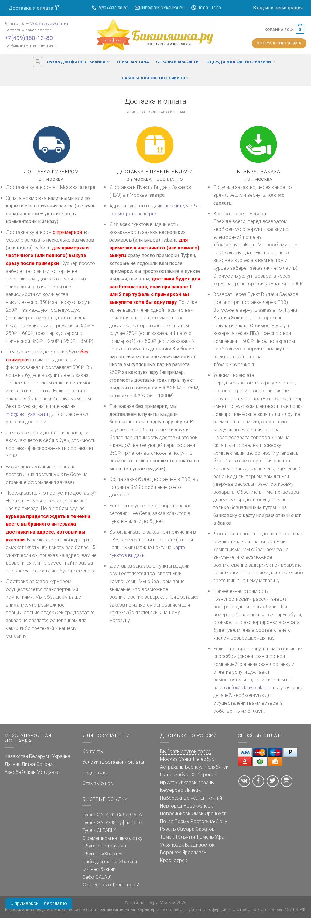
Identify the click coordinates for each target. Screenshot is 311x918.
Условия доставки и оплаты (113, 762)
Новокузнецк (198, 806)
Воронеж (170, 852)
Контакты (93, 751)
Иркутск (169, 782)
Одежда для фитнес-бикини (239, 62)
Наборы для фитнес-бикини (153, 78)
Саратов (205, 829)
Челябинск (216, 767)
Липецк (193, 790)
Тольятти (185, 837)
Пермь (182, 821)
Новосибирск (175, 813)
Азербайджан (20, 772)
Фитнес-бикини (98, 869)
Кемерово (171, 790)
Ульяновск (172, 845)
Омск (197, 813)
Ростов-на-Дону (208, 821)
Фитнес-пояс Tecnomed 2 (110, 885)
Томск (167, 837)
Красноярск (173, 860)
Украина (61, 756)
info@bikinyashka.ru (27, 414)
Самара (185, 829)
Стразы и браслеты (178, 62)
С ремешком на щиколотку (112, 838)
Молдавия (48, 772)
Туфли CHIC (129, 823)
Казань (206, 782)
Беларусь (40, 756)
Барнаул (194, 767)
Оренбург (215, 813)
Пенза (166, 821)
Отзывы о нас (97, 783)
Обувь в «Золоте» (102, 854)
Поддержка (95, 773)
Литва (28, 764)
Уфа (219, 837)
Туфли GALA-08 (99, 823)
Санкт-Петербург (198, 759)
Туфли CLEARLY (99, 830)
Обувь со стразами (104, 846)
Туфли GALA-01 (99, 815)
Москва (37, 23)
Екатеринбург (175, 774)
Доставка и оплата (31, 8)
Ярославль (194, 852)
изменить (57, 23)
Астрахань (172, 767)
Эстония (45, 764)
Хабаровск (204, 774)
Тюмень (205, 837)
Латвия (12, 764)
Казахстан (16, 756)
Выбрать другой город (185, 751)
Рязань (168, 829)
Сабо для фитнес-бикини (109, 861)
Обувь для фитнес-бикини (76, 62)
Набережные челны (182, 798)
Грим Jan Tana (133, 62)
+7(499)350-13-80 (29, 37)
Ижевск (188, 782)
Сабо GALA (129, 815)
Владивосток (199, 845)
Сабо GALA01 (97, 877)
